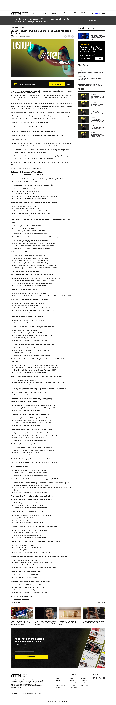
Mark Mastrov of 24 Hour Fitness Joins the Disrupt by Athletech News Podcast (97, 120)
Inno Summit (73, 687)
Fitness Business (60, 685)
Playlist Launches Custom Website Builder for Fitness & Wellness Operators (20, 622)
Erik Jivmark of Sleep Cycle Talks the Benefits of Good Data (97, 97)
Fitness (13, 27)
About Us (83, 678)
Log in (68, 84)
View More (100, 602)
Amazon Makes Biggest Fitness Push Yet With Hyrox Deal (93, 622)
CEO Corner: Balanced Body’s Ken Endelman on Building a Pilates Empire (90, 84)
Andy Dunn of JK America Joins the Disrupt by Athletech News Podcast (97, 105)
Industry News (20, 27)
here (50, 162)
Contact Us (83, 680)
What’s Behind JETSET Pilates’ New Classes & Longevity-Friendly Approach (98, 37)
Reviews (57, 687)
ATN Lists (72, 685)
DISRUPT (53, 103)
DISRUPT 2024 (16, 112)
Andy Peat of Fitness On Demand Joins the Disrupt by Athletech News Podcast (98, 112)
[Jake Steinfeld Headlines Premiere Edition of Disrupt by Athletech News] (83, 134)
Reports (71, 680)
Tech (56, 683)
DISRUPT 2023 (17, 599)
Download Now (94, 20)
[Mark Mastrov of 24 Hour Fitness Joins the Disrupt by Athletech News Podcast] (83, 119)
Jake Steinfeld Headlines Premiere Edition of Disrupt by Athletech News (97, 135)
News (57, 674)
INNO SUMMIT (74, 13)
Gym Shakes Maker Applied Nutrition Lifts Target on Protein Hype (69, 622)
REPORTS (54, 13)
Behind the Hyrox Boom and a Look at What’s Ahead (98, 128)
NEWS (34, 13)
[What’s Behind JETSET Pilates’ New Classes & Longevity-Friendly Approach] (83, 36)
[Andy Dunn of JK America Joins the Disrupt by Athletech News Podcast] (83, 104)
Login (103, 13)
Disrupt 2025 (73, 683)
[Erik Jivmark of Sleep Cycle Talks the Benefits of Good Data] (83, 96)
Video (44, 13)
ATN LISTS (64, 13)
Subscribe (97, 13)
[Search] (93, 13)
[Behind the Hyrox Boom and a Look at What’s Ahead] (83, 127)
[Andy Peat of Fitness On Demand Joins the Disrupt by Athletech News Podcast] (83, 112)
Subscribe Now (57, 84)
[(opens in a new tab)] (94, 679)
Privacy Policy (84, 685)
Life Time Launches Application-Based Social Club (90, 79)
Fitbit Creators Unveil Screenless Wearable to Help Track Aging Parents (46, 622)
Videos (71, 678)
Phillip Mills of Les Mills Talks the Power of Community (91, 73)
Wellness (93, 94)
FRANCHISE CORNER (85, 13)
